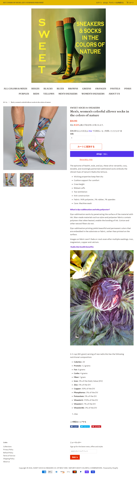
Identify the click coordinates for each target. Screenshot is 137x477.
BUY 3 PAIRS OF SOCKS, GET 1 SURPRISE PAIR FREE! (23, 3)
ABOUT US (114, 93)
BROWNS (73, 88)
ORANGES (100, 88)
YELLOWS (48, 93)
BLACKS (48, 88)
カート (131, 3)
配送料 (76, 125)
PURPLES (24, 93)
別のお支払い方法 (86, 160)
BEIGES (35, 88)
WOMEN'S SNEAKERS (93, 93)
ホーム (5, 102)
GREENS (86, 88)
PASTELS (115, 88)
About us (6, 462)
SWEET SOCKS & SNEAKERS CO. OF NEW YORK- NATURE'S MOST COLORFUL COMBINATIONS (68, 468)
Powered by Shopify (110, 468)
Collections (7, 447)
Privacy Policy (8, 450)
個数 (72, 134)
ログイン (99, 3)
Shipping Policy (8, 459)
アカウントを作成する (116, 3)
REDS (36, 93)
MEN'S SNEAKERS (67, 93)
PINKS (127, 88)
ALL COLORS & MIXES (15, 88)
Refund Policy (8, 453)
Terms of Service (9, 456)
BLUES (60, 88)
